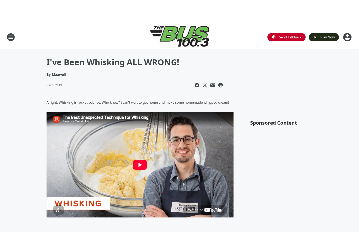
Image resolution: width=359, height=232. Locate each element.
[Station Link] (179, 37)
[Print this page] (221, 85)
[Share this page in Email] (213, 85)
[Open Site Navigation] (11, 37)
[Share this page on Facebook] (197, 85)
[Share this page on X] (205, 85)
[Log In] (347, 37)
